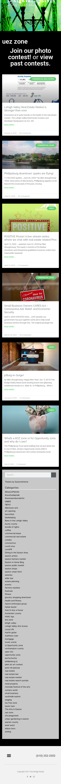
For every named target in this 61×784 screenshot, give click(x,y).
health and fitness (13, 600)
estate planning (12, 581)
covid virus (10, 546)
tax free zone (11, 703)
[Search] (53, 474)
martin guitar (11, 632)
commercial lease (13, 533)
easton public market (14, 565)
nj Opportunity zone (14, 645)
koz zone (9, 620)
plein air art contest (14, 664)
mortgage (9, 639)
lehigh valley (10, 623)
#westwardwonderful (14, 498)
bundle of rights (12, 527)
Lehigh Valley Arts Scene (16, 626)
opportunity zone (12, 655)
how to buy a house (14, 610)
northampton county (14, 648)
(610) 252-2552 (45, 755)
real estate (10, 671)
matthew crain (11, 636)
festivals (9, 591)
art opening (10, 511)
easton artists (11, 556)
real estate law (11, 674)
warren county (11, 722)
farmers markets (12, 588)
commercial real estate (15, 536)
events (8, 584)
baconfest (9, 514)
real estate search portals (16, 680)
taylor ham (10, 706)
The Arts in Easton (13, 709)
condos (8, 540)
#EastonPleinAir (12, 492)
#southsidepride (12, 495)
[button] (9, 755)
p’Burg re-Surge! (14, 375)
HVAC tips (9, 616)
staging (8, 700)
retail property (11, 684)
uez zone (9, 712)
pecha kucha (11, 658)
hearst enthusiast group (16, 604)
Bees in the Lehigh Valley (16, 520)
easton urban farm (13, 572)
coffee (8, 530)
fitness (8, 594)
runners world (11, 690)
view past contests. (31, 60)
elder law (9, 578)
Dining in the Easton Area (16, 552)
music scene (10, 642)
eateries (8, 575)
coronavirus (10, 543)
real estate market (13, 677)
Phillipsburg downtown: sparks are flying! (28, 173)
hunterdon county (13, 613)
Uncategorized (11, 715)
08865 (8, 501)
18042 (8, 504)
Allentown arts (11, 508)
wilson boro (10, 728)
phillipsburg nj (11, 661)
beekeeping (10, 517)
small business (11, 693)
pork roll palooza (12, 668)
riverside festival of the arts (17, 687)
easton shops (11, 568)
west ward (9, 725)
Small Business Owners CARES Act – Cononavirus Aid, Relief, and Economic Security (27, 309)
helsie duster (11, 607)
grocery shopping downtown (18, 597)
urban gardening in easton (17, 719)
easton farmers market (15, 559)
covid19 (8, 549)
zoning (8, 731)
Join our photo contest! (29, 54)
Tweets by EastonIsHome (16, 482)
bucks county (11, 524)
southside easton (13, 696)
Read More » (9, 125)
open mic (9, 652)
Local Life (9, 629)
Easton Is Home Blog (14, 562)
